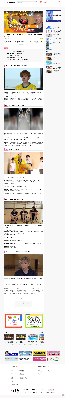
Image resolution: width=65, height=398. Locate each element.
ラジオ (10, 5)
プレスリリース (40, 374)
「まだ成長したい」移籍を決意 (12, 55)
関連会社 (21, 380)
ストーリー (12, 380)
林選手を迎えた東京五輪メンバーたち (14, 57)
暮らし (36, 5)
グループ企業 (40, 371)
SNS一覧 (51, 389)
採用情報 (12, 381)
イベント (15, 5)
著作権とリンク (42, 392)
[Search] (35, 2)
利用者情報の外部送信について (50, 392)
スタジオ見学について (23, 378)
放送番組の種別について (23, 369)
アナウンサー (53, 5)
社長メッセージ (13, 377)
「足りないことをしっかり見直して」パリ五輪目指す (17, 59)
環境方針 (21, 373)
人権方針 (47, 370)
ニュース (21, 5)
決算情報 (39, 375)
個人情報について (49, 369)
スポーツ (31, 5)
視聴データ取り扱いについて (34, 392)
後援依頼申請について (23, 377)
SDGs (47, 5)
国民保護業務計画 (22, 371)
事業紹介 (12, 378)
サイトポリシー (26, 392)
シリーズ (59, 5)
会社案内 (12, 382)
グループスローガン (41, 369)
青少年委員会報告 (22, 374)
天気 (26, 5)
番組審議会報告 (22, 370)
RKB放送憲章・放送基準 (14, 384)
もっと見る (41, 332)
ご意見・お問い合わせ (23, 375)
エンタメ (41, 5)
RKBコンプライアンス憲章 (50, 371)
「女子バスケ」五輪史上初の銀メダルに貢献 (15, 51)
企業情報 (39, 370)
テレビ (5, 5)
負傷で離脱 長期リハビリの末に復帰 (14, 53)
